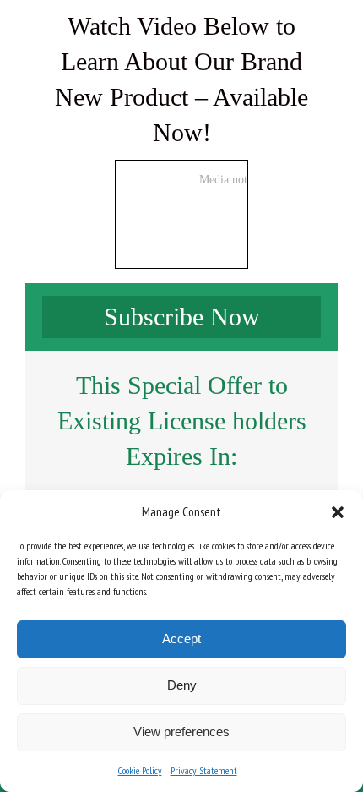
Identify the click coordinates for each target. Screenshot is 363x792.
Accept (181, 638)
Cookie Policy (140, 770)
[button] (337, 512)
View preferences (181, 731)
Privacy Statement (204, 770)
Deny (182, 685)
